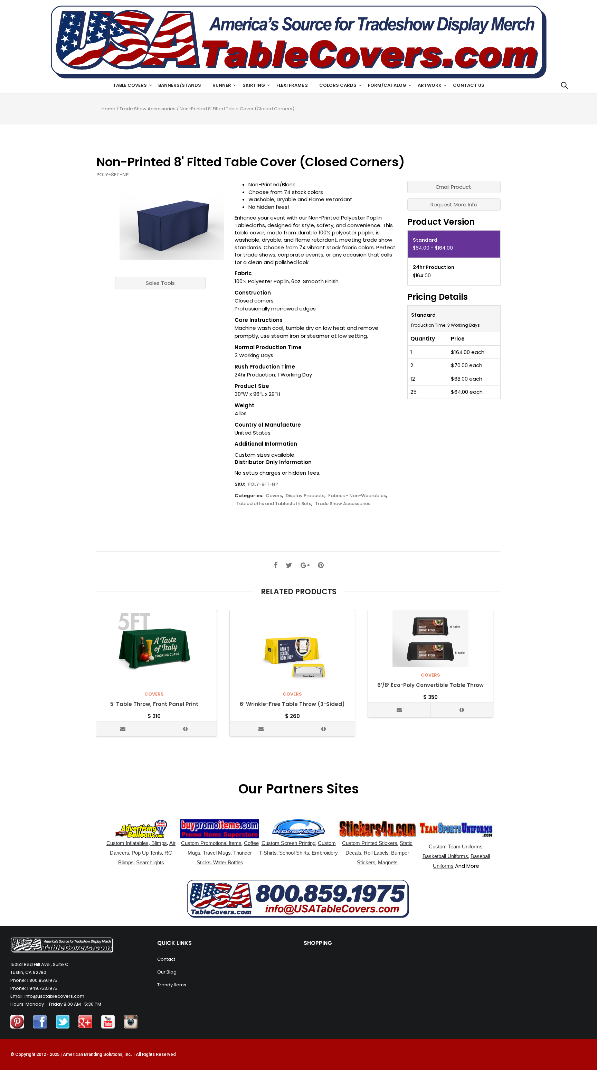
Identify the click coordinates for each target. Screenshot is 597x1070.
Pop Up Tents (147, 853)
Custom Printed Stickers (369, 843)
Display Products (305, 495)
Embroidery (325, 853)
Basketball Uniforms (445, 856)
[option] (172, 220)
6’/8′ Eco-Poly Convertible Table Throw (430, 685)
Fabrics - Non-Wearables (357, 495)
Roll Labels (376, 853)
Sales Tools (160, 283)
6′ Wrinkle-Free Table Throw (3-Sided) (292, 704)
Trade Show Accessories (148, 108)
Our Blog (167, 972)
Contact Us (468, 85)
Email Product (453, 186)
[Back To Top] (576, 1046)
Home (108, 108)
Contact (166, 959)
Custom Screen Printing (288, 843)
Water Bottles (228, 862)
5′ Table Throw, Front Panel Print (154, 704)
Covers (274, 495)
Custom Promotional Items (211, 843)
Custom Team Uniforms (456, 846)
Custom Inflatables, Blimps (136, 843)
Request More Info (453, 204)
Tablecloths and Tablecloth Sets (273, 503)
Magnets (388, 862)
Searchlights (150, 862)
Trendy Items (171, 984)
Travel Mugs (217, 853)
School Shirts (294, 853)
